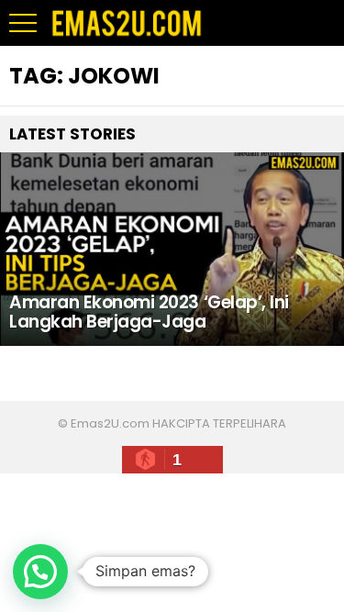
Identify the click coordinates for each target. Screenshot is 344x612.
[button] (40, 571)
